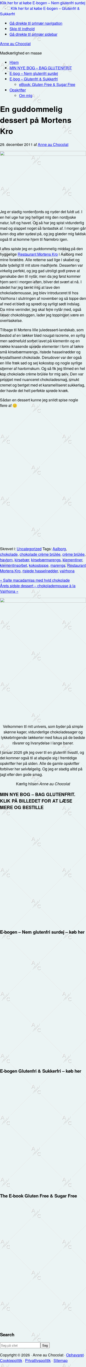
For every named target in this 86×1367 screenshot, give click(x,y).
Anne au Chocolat (15, 43)
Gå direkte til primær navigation (36, 23)
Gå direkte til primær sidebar (33, 34)
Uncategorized (29, 548)
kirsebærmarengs (46, 560)
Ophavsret (75, 1355)
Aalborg (59, 548)
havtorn (6, 560)
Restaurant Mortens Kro (38, 254)
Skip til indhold (22, 28)
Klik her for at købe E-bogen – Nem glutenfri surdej (42, 3)
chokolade (9, 554)
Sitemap (61, 1360)
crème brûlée (73, 554)
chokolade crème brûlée (40, 554)
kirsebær (22, 560)
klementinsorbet (13, 565)
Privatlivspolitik (38, 1360)
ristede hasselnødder (40, 571)
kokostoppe (38, 565)
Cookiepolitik (11, 1360)
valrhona (67, 571)
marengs (57, 565)
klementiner (72, 560)
